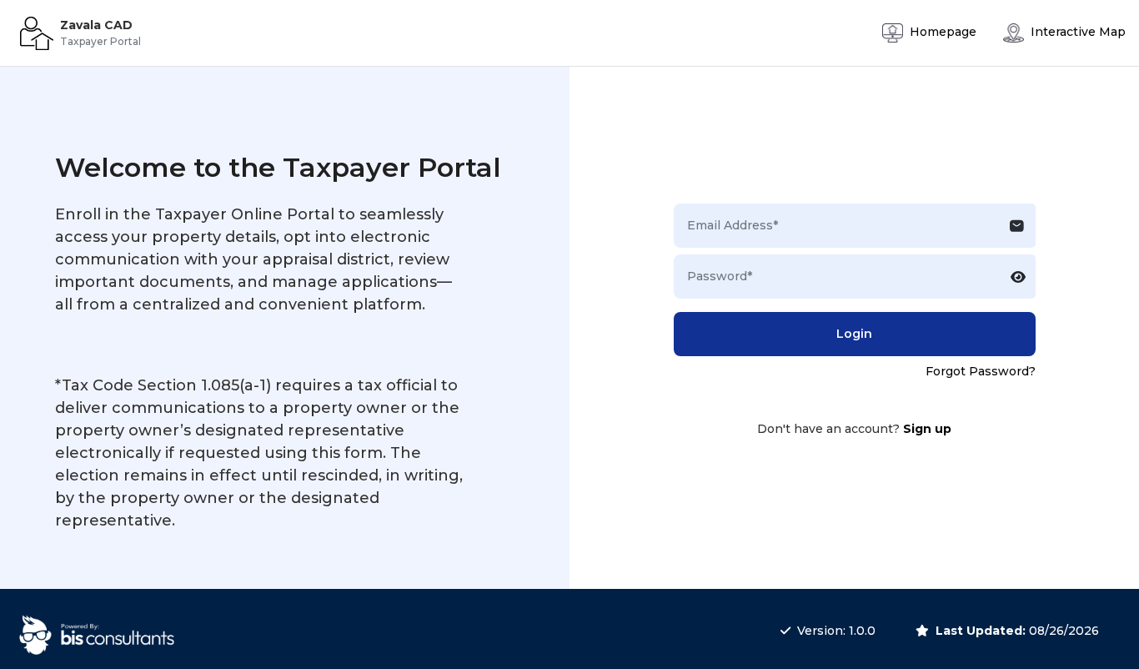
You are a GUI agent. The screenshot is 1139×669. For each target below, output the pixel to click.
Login (854, 333)
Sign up (927, 428)
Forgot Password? (981, 371)
